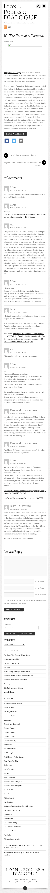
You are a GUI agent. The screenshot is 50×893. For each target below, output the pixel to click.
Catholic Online (9, 736)
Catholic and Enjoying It (12, 724)
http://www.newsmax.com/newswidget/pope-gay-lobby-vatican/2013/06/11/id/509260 (25, 492)
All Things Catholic (10, 712)
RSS (9, 27)
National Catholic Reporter (13, 785)
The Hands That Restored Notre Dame (17, 655)
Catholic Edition (9, 732)
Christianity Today (10, 740)
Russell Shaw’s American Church (20, 155)
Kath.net (6, 773)
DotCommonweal (10, 748)
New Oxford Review (10, 790)
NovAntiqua (8, 794)
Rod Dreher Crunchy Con (12, 810)
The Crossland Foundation (12, 826)
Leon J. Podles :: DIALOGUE (24, 880)
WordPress (19, 882)
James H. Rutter (9, 692)
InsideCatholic (9, 769)
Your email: (8, 624)
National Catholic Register (13, 781)
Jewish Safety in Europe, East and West (17, 671)
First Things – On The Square (14, 757)
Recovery (7, 684)
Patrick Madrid (9, 798)
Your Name (39, 581)
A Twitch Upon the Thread (13, 703)
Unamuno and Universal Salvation (15, 679)
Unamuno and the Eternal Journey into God (18, 675)
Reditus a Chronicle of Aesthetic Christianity (19, 806)
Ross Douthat (8, 814)
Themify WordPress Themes (32, 882)
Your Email (39, 588)
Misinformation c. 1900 (11, 659)
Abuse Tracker (8, 707)
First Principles (9, 753)
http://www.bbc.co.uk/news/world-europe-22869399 (23, 498)
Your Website (40, 595)
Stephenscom (8, 818)
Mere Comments (9, 777)
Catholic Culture (9, 728)
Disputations (8, 744)
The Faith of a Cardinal (26, 36)
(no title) (7, 667)
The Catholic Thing (10, 822)
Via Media (7, 835)
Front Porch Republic (11, 761)
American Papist (9, 716)
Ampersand (7, 720)
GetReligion (8, 765)
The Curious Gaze (10, 831)
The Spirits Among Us (11, 663)
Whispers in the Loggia (12, 72)
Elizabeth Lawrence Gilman (13, 688)
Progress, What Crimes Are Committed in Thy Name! (24, 164)
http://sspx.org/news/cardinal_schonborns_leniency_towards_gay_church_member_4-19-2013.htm (25, 215)
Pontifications (8, 802)
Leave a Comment (15, 134)
